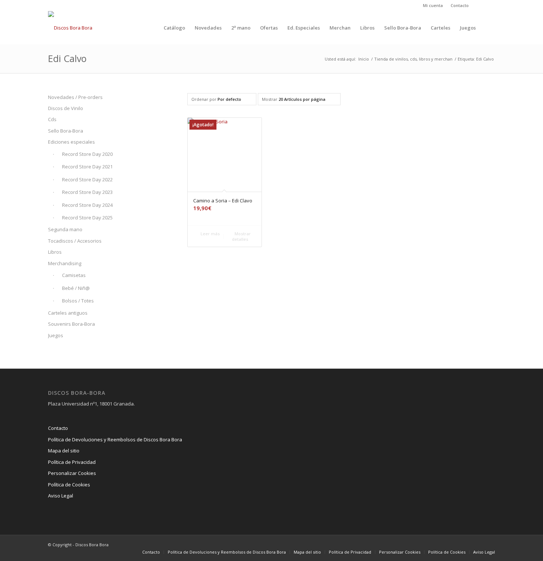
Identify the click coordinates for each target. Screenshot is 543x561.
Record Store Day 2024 (87, 205)
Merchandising (64, 263)
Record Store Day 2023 (87, 192)
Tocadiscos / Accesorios (75, 240)
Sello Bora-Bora (65, 130)
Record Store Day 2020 (87, 154)
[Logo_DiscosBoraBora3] (70, 27)
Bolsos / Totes (78, 300)
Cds (52, 119)
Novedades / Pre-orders (75, 97)
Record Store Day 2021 (87, 166)
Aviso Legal (60, 495)
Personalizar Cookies (72, 473)
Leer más (209, 233)
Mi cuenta (433, 5)
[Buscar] (488, 27)
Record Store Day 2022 (87, 179)
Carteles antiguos (68, 312)
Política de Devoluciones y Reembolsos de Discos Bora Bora (115, 439)
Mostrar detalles (241, 236)
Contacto (460, 5)
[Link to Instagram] (478, 5)
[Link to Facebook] (489, 5)
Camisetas (74, 275)
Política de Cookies (69, 484)
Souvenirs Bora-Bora (71, 324)
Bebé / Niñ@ (76, 288)
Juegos (55, 335)
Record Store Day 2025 (87, 217)
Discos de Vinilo (65, 108)
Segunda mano (65, 229)
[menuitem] (433, 5)
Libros (55, 252)
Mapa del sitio (63, 450)
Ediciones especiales (71, 141)
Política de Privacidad (72, 462)
